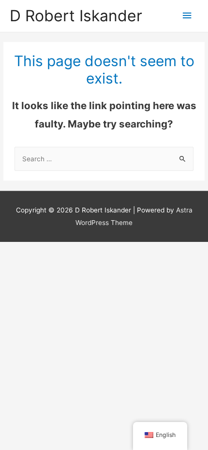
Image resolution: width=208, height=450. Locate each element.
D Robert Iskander (76, 15)
